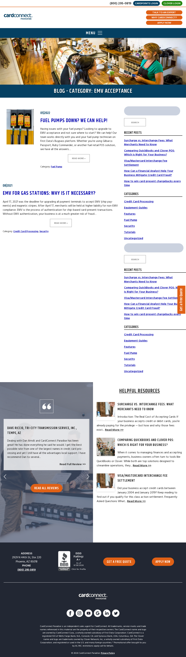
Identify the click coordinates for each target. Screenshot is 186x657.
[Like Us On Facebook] (70, 614)
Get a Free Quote (181, 299)
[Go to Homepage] (18, 16)
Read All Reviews (46, 488)
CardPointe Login (146, 3)
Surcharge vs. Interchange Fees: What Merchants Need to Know (148, 143)
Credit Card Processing (25, 231)
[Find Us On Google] (97, 614)
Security (43, 231)
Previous (5, 477)
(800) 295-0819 (120, 3)
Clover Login (172, 3)
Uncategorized (133, 238)
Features (130, 214)
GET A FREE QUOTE (119, 561)
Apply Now (164, 23)
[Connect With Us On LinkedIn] (106, 614)
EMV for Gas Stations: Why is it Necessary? (49, 193)
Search (135, 122)
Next (88, 477)
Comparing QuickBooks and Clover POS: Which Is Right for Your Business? (149, 153)
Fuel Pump (56, 166)
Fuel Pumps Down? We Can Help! (74, 120)
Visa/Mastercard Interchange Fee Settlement (153, 298)
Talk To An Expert (164, 12)
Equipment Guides (135, 208)
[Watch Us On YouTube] (88, 614)
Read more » (79, 158)
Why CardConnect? (164, 17)
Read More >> (114, 430)
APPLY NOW (162, 561)
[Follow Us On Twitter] (115, 614)
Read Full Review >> (73, 464)
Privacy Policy (108, 653)
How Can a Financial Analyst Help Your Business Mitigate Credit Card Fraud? (148, 173)
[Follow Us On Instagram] (79, 614)
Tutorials (130, 232)
